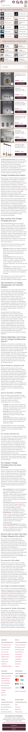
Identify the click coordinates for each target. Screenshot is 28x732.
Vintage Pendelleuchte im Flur (10, 525)
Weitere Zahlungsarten (20, 691)
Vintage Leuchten (21, 186)
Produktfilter (5, 67)
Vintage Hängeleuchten (16, 289)
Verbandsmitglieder (5, 683)
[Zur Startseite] (1, 10)
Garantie (17, 666)
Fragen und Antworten (20, 644)
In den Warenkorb (20, 83)
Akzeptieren (14, 725)
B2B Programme (5, 685)
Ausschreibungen (5, 680)
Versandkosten (18, 654)
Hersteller (3, 690)
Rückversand (18, 661)
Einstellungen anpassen (19, 722)
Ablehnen (14, 729)
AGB (16, 704)
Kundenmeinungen (19, 649)
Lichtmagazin (18, 659)
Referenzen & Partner (6, 676)
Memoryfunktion (5, 654)
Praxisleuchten (4, 659)
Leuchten (13, 441)
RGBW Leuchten (5, 656)
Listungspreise (18, 656)
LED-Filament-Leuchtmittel (14, 591)
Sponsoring (18, 663)
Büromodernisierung (20, 647)
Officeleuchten (4, 661)
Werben (3, 692)
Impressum (17, 707)
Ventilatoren (4, 663)
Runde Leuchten (5, 649)
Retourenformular (19, 652)
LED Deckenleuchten (6, 644)
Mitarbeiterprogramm (6, 687)
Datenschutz (18, 709)
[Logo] (3, 2)
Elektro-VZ (3, 695)
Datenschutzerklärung (8, 722)
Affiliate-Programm (5, 678)
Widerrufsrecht (18, 711)
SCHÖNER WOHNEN (6, 666)
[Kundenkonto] (13, 2)
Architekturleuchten (5, 647)
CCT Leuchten (4, 652)
